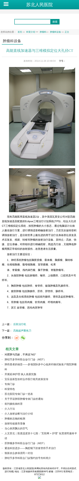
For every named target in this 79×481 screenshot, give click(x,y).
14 (75, 61)
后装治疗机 (19, 324)
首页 (20, 32)
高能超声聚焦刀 (22, 330)
